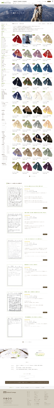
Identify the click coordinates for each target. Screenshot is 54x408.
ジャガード (3, 63)
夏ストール (28, 394)
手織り (3, 61)
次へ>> (34, 176)
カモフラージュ (4, 80)
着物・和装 (3, 53)
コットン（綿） (4, 40)
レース (3, 67)
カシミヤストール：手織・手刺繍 (32, 322)
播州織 (3, 65)
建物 (2, 78)
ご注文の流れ (17, 387)
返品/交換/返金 (37, 387)
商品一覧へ (3, 26)
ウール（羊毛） (4, 41)
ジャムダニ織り (4, 64)
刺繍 (2, 62)
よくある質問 (42, 387)
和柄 (2, 81)
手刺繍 (3, 60)
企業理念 (35, 394)
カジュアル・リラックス (5, 50)
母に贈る (3, 91)
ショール (3, 59)
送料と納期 (26, 387)
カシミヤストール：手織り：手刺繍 (33, 191)
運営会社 (45, 402)
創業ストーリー (36, 396)
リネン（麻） (3, 39)
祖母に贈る (28, 402)
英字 (2, 79)
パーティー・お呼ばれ (5, 52)
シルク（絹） (3, 38)
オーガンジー (3, 66)
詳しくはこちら (27, 378)
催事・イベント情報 (36, 400)
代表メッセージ (36, 393)
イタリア (3, 85)
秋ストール (28, 395)
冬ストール (28, 396)
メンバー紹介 (36, 395)
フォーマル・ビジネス (5, 51)
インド (3, 84)
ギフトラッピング (32, 387)
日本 (2, 86)
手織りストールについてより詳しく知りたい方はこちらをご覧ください (22, 31)
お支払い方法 (22, 387)
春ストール (28, 393)
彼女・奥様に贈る (29, 400)
